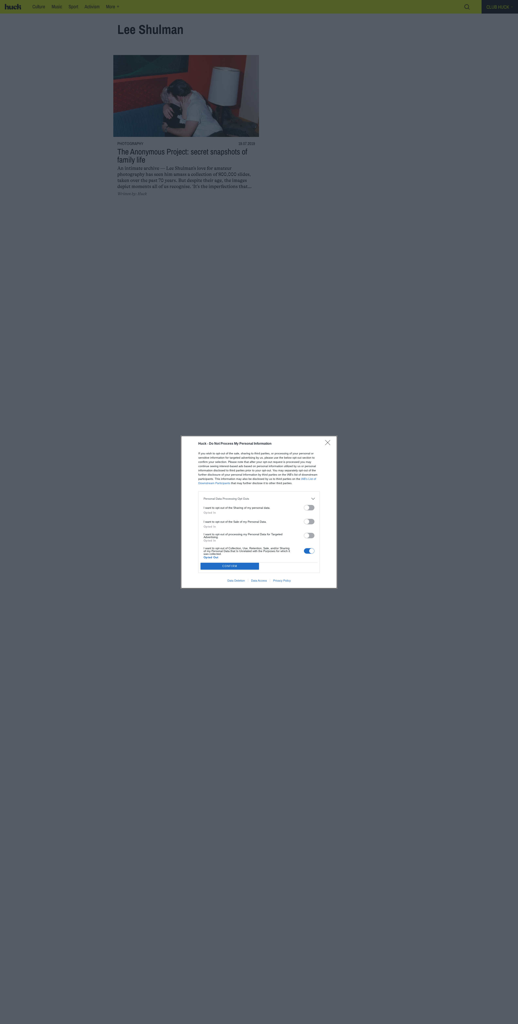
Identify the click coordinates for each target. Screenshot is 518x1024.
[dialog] (259, 512)
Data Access (259, 580)
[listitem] (259, 499)
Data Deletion (236, 580)
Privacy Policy (282, 580)
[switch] (309, 507)
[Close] (329, 444)
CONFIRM (229, 566)
